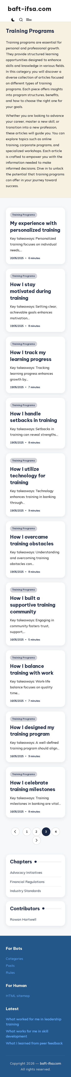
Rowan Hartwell (23, 919)
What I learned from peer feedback (34, 1043)
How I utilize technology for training (27, 475)
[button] (15, 831)
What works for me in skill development (27, 1033)
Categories (14, 958)
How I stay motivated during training (30, 291)
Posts (10, 965)
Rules (10, 972)
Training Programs (23, 214)
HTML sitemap (18, 996)
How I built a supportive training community (32, 605)
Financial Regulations (27, 882)
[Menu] (28, 19)
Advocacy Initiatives (26, 872)
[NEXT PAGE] (36, 840)
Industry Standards (25, 891)
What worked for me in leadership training (33, 1021)
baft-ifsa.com (29, 8)
